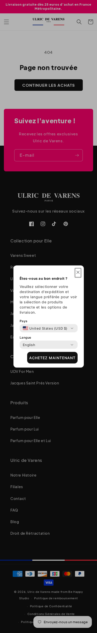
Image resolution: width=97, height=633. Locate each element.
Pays (23, 321)
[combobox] (45, 328)
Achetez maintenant (52, 357)
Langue (26, 337)
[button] (78, 272)
